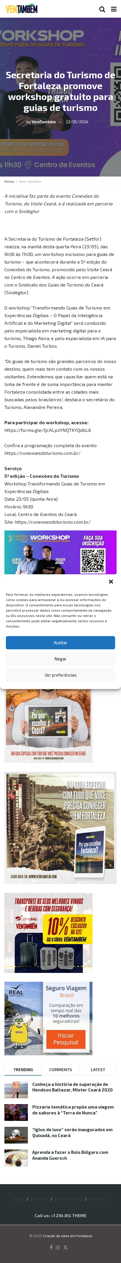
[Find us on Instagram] (58, 1247)
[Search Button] (102, 9)
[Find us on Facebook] (51, 1247)
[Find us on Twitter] (65, 1247)
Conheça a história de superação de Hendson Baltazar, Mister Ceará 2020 (72, 1087)
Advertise (39, 1199)
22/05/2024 (77, 121)
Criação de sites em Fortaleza (67, 1236)
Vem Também (30, 181)
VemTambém (44, 121)
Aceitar (61, 642)
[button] (111, 582)
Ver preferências (61, 675)
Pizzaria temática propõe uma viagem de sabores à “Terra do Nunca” (73, 1109)
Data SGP (98, 1199)
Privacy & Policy (69, 1199)
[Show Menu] (114, 9)
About (19, 1199)
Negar (60, 658)
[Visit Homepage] (21, 9)
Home (9, 181)
